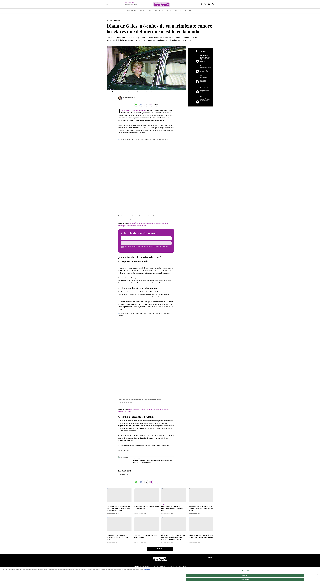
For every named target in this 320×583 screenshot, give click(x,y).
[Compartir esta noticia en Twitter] (146, 105)
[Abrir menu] (107, 4)
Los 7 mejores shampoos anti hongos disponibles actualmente (205, 79)
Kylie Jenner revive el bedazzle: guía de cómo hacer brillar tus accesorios (201, 536)
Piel (149, 10)
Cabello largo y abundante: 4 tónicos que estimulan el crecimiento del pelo (205, 100)
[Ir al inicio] (160, 559)
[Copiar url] (156, 105)
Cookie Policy (146, 569)
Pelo (142, 10)
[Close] (317, 575)
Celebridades (131, 10)
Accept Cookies (245, 579)
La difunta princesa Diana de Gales (134, 110)
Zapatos (178, 10)
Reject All (244, 575)
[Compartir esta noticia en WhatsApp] (136, 105)
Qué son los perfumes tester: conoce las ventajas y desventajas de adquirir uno (205, 89)
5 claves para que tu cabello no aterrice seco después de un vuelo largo (118, 537)
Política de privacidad (149, 246)
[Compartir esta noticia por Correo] (151, 105)
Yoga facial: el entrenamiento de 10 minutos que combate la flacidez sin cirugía (201, 508)
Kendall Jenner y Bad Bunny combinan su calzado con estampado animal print (205, 59)
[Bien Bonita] (161, 4)
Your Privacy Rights (245, 571)
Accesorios (189, 10)
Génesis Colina (131, 97)
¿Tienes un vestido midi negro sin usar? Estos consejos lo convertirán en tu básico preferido (118, 508)
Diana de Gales (124, 474)
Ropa (169, 10)
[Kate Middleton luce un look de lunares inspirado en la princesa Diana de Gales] (123, 457)
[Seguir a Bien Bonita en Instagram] (209, 4)
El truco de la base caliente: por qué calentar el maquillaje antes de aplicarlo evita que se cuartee (173, 537)
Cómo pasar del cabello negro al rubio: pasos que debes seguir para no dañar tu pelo (205, 69)
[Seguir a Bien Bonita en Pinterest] (213, 4)
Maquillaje (159, 10)
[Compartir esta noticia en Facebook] (141, 105)
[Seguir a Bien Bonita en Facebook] (201, 4)
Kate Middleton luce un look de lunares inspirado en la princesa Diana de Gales (152, 461)
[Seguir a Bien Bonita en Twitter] (205, 4)
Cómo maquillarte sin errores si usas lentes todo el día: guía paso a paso (172, 508)
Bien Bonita (109, 20)
